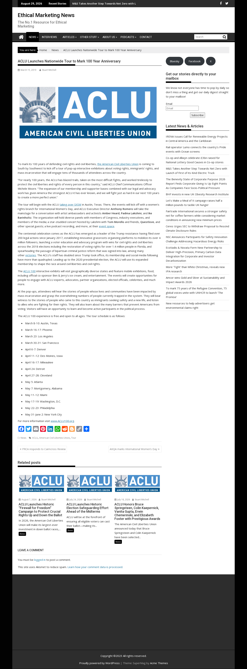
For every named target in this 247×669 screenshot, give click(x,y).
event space (106, 226)
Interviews (49, 37)
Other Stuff (88, 37)
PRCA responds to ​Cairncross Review (44, 449)
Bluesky (174, 61)
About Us (109, 37)
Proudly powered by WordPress (99, 663)
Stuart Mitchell (49, 69)
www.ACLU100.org (62, 421)
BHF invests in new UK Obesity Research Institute (197, 194)
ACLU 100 (29, 271)
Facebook (195, 61)
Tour (73, 437)
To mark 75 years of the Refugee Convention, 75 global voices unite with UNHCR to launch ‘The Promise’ (196, 292)
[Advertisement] (52, 616)
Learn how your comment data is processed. (95, 567)
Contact (146, 37)
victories (30, 255)
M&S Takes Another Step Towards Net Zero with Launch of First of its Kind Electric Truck (111, 3)
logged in (40, 560)
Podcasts (127, 37)
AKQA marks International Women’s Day (133, 449)
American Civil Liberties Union (54, 437)
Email (169, 103)
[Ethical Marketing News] (21, 36)
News (32, 37)
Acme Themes (159, 663)
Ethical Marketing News (46, 15)
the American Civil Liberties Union (118, 164)
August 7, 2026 (29, 499)
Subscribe (197, 115)
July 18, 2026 (123, 499)
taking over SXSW (70, 204)
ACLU (35, 437)
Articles (68, 37)
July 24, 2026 (75, 499)
